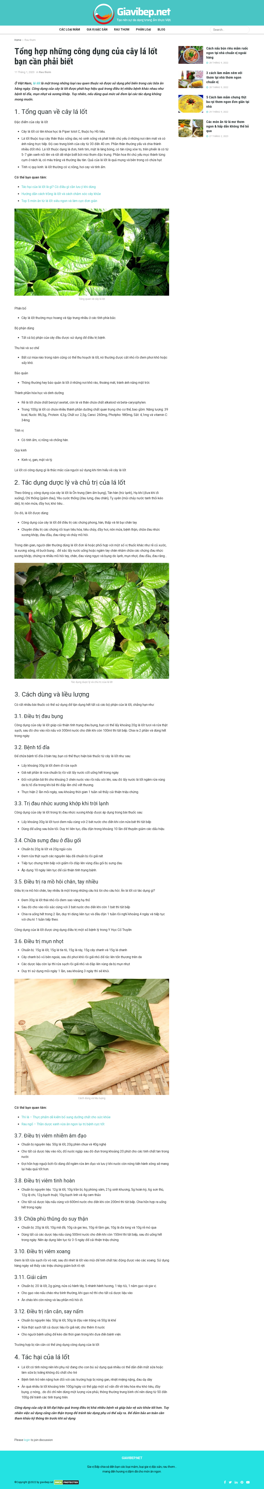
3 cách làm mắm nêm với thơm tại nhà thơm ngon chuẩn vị (224, 77)
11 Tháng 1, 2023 (24, 72)
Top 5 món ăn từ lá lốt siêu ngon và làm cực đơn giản (59, 201)
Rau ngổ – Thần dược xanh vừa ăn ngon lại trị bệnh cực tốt (62, 1124)
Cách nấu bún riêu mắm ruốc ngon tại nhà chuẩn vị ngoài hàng (227, 52)
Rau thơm (121, 29)
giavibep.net (46, 1482)
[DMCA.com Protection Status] (66, 1482)
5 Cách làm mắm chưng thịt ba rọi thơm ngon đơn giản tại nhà (227, 101)
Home (17, 40)
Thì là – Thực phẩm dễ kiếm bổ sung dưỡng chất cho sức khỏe (66, 1117)
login (27, 1440)
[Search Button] (246, 29)
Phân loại (143, 29)
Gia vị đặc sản (97, 29)
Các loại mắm (69, 29)
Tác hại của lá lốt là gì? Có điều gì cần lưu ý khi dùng (58, 187)
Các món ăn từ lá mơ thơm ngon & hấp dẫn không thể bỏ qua (227, 126)
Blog (161, 29)
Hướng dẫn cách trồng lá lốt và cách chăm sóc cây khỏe (61, 194)
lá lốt (36, 83)
